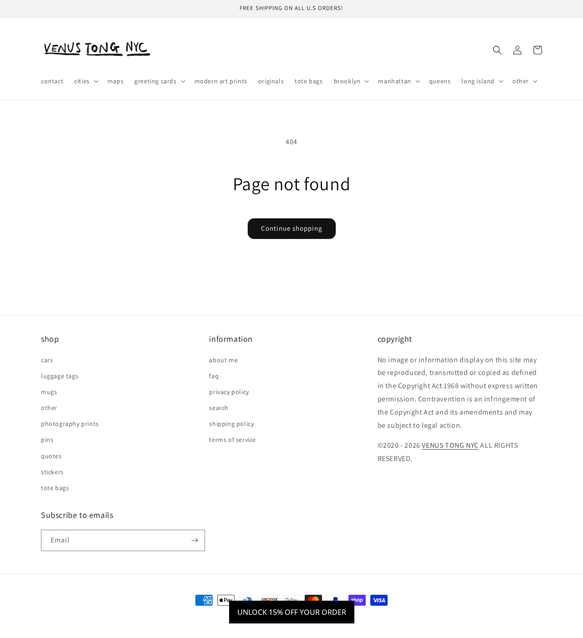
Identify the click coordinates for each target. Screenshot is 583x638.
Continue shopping (291, 228)
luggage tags (59, 376)
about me (223, 360)
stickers (52, 472)
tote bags (55, 488)
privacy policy (229, 392)
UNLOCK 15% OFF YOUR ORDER (291, 612)
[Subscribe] (194, 540)
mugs (49, 392)
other (49, 408)
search (219, 408)
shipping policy (231, 424)
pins (47, 439)
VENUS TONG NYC (450, 445)
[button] (85, 81)
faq (214, 376)
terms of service (232, 439)
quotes (51, 456)
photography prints (70, 424)
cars (47, 360)
